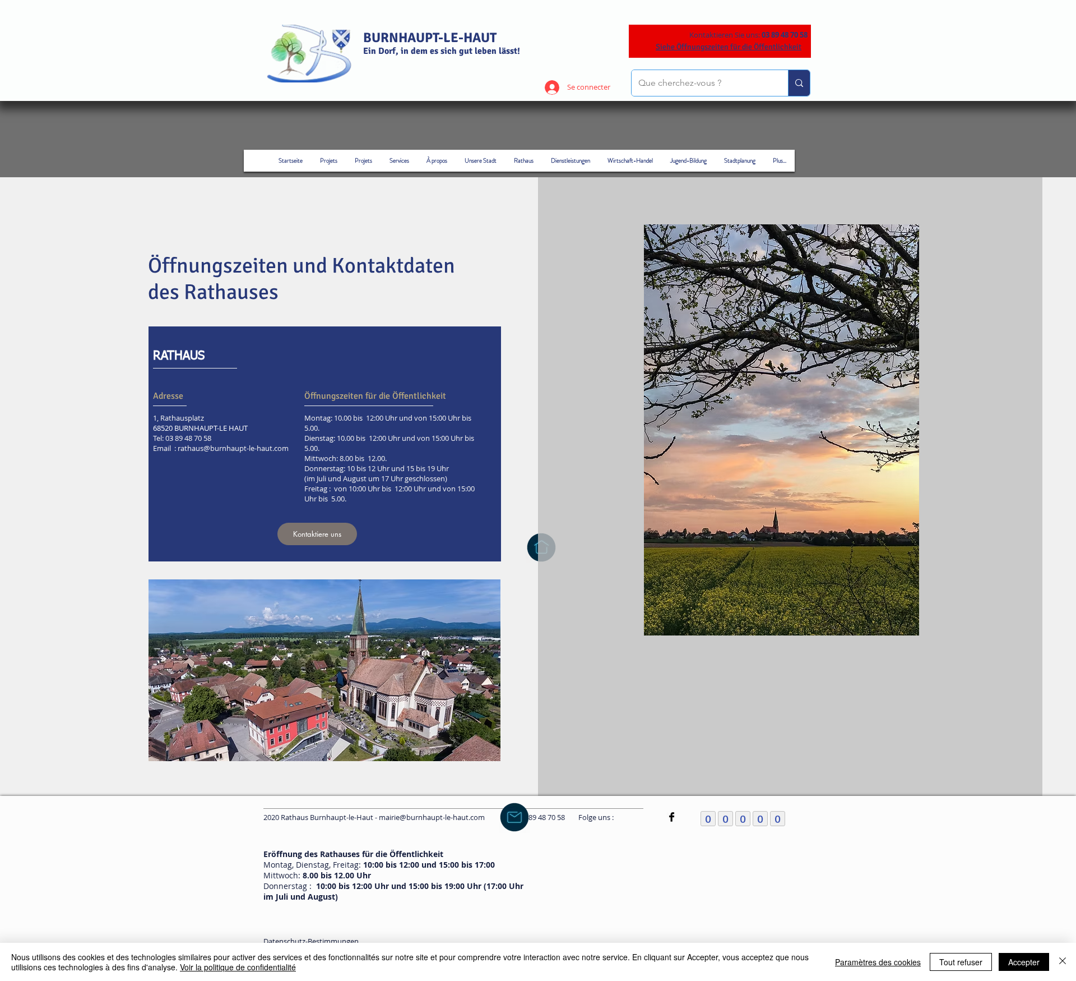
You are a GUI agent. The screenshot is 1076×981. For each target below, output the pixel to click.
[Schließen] (1062, 962)
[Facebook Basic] (671, 817)
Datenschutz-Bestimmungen (311, 941)
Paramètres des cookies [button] (878, 962)
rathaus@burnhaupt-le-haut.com (233, 448)
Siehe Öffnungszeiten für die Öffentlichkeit (728, 47)
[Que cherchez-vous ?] (799, 83)
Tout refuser (960, 962)
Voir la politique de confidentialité (238, 967)
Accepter (1024, 962)
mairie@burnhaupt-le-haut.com (432, 817)
